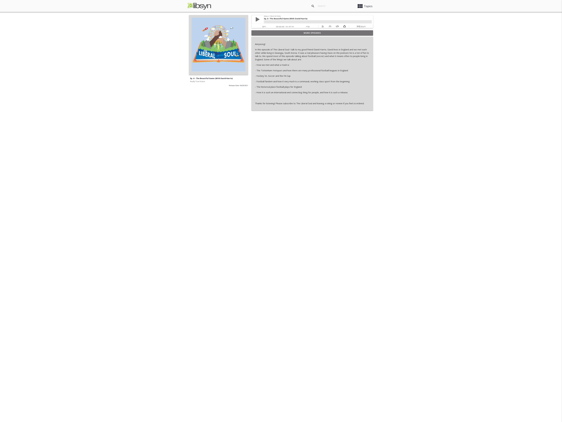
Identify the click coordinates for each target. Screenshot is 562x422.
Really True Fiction (197, 81)
